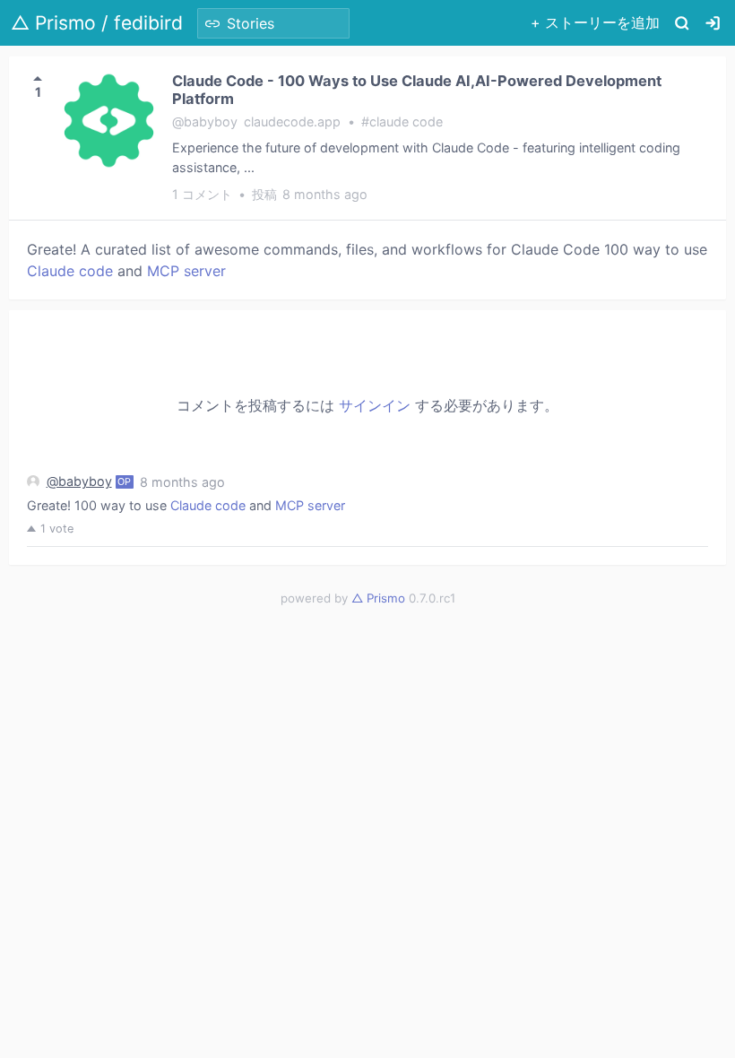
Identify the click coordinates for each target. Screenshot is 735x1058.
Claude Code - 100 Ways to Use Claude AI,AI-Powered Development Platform (417, 90)
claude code (406, 121)
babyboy (211, 121)
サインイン (375, 405)
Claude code (70, 271)
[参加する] (712, 23)
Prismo (378, 598)
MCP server (186, 271)
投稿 (309, 194)
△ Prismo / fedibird (97, 23)
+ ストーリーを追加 (595, 22)
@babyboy (79, 481)
